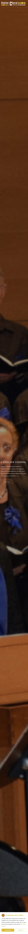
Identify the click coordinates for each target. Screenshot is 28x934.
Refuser (20, 930)
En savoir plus (6, 481)
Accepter (8, 930)
